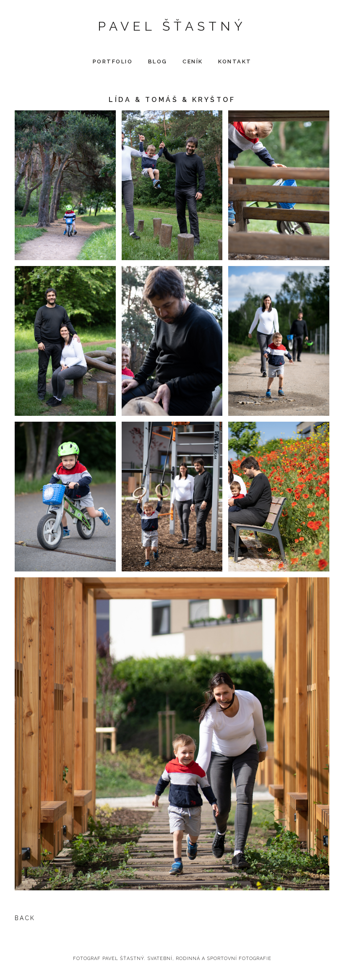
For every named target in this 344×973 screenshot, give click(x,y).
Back (25, 918)
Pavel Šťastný (172, 26)
